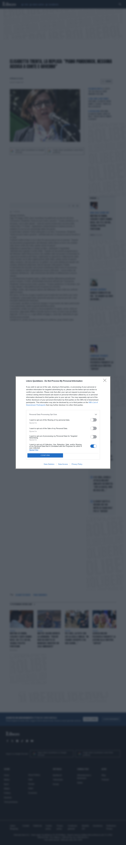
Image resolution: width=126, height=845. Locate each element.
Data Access (63, 464)
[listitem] (63, 414)
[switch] (93, 420)
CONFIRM (45, 455)
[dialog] (63, 422)
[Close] (105, 381)
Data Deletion (49, 464)
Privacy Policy (77, 464)
